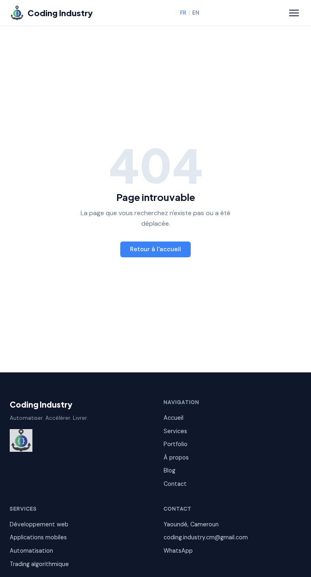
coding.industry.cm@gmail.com (206, 537)
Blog (169, 470)
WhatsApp (178, 550)
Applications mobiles (38, 537)
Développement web (39, 524)
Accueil (173, 417)
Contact (175, 483)
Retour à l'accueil (155, 249)
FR (183, 12)
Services (175, 431)
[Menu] (294, 13)
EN (195, 12)
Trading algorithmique (39, 564)
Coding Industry (41, 404)
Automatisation (31, 550)
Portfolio (175, 444)
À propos (176, 457)
